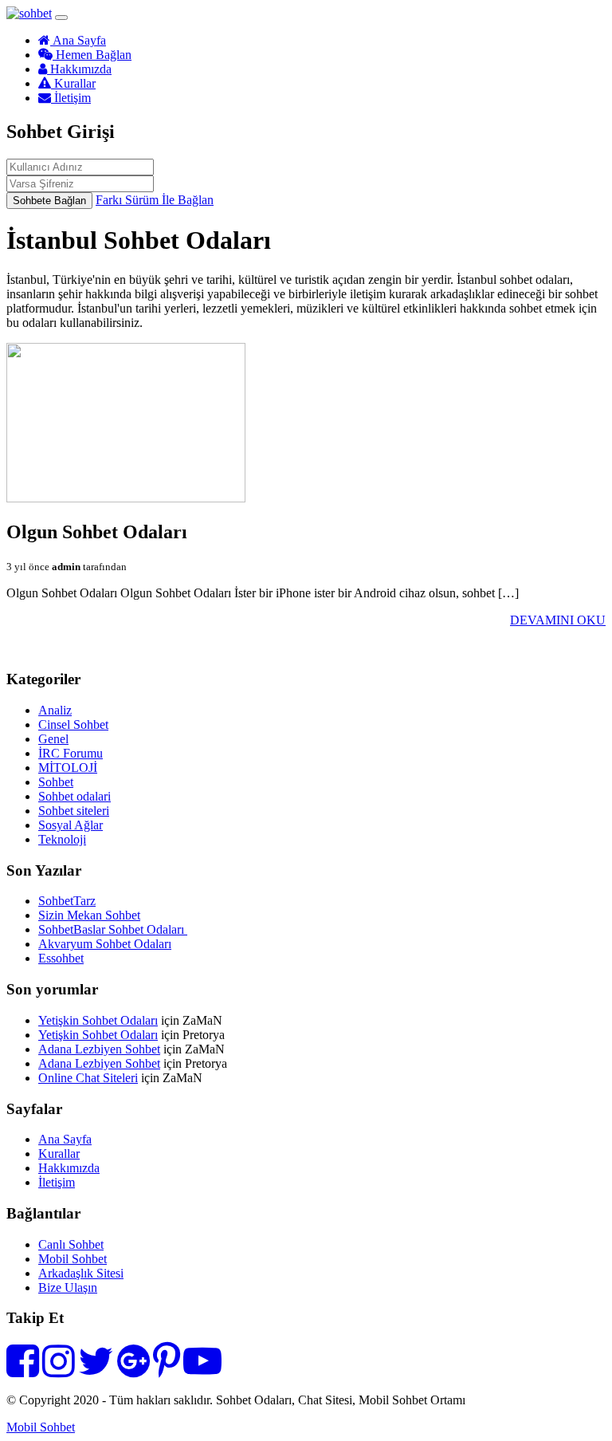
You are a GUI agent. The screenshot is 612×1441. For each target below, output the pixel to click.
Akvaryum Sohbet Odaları (104, 944)
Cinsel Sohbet (73, 724)
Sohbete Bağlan (49, 201)
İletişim (71, 97)
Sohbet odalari (74, 796)
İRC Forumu (70, 753)
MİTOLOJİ (67, 767)
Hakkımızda (79, 69)
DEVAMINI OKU (558, 620)
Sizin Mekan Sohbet (89, 915)
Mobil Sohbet (72, 1259)
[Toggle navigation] (61, 17)
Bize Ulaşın (67, 1287)
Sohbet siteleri (73, 810)
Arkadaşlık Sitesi (81, 1273)
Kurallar (73, 83)
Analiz (55, 710)
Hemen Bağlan (92, 54)
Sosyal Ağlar (70, 825)
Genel (53, 739)
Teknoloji (62, 839)
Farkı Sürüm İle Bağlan (155, 200)
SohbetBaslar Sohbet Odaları (112, 929)
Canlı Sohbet (71, 1244)
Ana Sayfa (78, 40)
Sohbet (55, 782)
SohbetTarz (67, 901)
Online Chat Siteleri (88, 1078)
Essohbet (61, 958)
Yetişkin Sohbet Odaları (98, 1020)
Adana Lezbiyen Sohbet (99, 1049)
